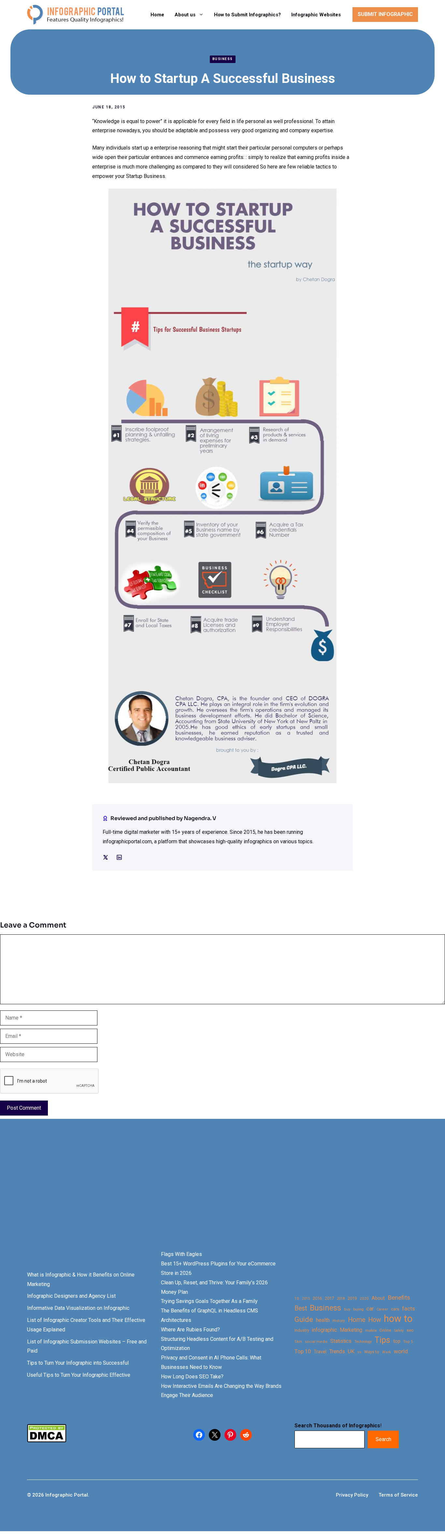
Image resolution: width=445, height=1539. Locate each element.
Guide (303, 1319)
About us (185, 15)
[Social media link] (105, 857)
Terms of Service (398, 1495)
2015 (306, 1298)
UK (351, 1351)
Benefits (399, 1297)
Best (300, 1308)
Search (383, 1439)
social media (316, 1342)
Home (157, 15)
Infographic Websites (316, 15)
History (339, 1320)
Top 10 (302, 1351)
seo (410, 1330)
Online (385, 1330)
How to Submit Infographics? (247, 15)
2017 (329, 1298)
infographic (324, 1330)
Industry (301, 1330)
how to (398, 1319)
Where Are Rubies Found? (190, 1329)
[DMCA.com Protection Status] (46, 1440)
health (323, 1320)
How (374, 1320)
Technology (363, 1342)
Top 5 (408, 1342)
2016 (317, 1298)
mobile (371, 1330)
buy (347, 1309)
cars (395, 1308)
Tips (382, 1340)
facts (408, 1308)
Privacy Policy (352, 1495)
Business (222, 59)
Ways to (371, 1352)
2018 (341, 1298)
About (378, 1298)
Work (386, 1352)
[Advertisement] (205, 1196)
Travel (320, 1351)
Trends (337, 1351)
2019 (352, 1298)
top (396, 1341)
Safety (399, 1330)
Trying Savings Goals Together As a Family (209, 1301)
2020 (364, 1298)
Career (382, 1309)
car (370, 1309)
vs (359, 1352)
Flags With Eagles (181, 1254)
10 (296, 1298)
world (401, 1351)
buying (358, 1309)
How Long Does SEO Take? (192, 1376)
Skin (298, 1342)
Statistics (341, 1341)
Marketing (351, 1330)
